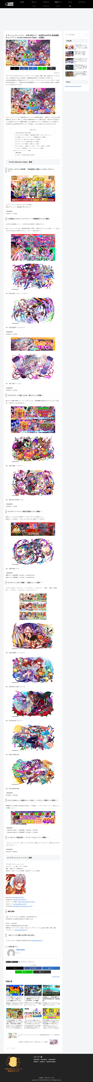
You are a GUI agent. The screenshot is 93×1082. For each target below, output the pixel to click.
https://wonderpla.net (20, 930)
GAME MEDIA (20, 949)
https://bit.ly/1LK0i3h (17, 897)
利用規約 (41, 1077)
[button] (51, 68)
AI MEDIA (36, 1061)
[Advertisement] (46, 19)
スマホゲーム (15, 961)
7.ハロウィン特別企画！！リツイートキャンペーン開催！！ (30, 148)
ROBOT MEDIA (52, 1059)
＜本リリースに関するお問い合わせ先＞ (26, 155)
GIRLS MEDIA (43, 1059)
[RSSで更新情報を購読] (19, 953)
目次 (31, 129)
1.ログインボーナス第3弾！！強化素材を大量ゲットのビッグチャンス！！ (34, 135)
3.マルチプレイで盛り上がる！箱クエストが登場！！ (29, 139)
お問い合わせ (47, 1077)
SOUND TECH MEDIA (50, 1061)
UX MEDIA (42, 1061)
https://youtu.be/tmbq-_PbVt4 (26, 902)
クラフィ (26, 961)
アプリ (21, 961)
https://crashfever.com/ (19, 904)
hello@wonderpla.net (37, 940)
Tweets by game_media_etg (72, 86)
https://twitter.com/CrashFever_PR (22, 906)
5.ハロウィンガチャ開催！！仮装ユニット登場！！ (28, 143)
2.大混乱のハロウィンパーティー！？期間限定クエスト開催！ (31, 137)
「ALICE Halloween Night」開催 (23, 132)
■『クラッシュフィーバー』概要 (23, 150)
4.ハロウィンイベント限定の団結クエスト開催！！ (28, 141)
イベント (9, 961)
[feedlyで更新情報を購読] (17, 953)
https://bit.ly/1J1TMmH (19, 899)
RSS (53, 1077)
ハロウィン (32, 961)
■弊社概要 (18, 152)
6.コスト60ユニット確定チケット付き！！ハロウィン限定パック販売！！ (34, 146)
